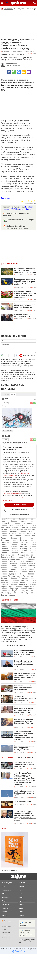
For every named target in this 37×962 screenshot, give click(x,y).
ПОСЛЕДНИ (5, 394)
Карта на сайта (6, 926)
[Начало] (18, 3)
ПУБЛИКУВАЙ (29, 356)
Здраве (21, 908)
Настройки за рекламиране (12, 493)
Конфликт (5, 908)
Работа (4, 929)
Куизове (21, 915)
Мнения (21, 886)
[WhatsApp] (14, 72)
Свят (3, 886)
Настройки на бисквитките (12, 498)
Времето (4, 911)
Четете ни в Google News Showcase (25, 923)
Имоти (4, 893)
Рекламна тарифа (7, 932)
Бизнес (21, 890)
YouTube (14, 209)
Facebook (29, 207)
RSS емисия (7, 921)
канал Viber (24, 209)
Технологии (5, 897)
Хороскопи (22, 901)
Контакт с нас (6, 935)
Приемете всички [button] (19, 505)
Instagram (6, 209)
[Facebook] (9, 72)
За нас (4, 924)
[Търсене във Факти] (34, 3)
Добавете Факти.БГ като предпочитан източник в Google (26, 933)
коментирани (21, 757)
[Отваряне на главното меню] (2, 3)
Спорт (4, 901)
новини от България (15, 645)
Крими (21, 897)
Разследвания (6, 890)
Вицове (4, 915)
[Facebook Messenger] (19, 72)
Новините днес (7, 883)
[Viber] (29, 72)
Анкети (21, 911)
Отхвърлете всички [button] (19, 510)
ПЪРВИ (13, 394)
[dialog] (18, 481)
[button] (18, 514)
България (8, 9)
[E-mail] (24, 72)
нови (30, 757)
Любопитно (5, 904)
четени (10, 757)
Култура (21, 904)
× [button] (33, 446)
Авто (20, 893)
